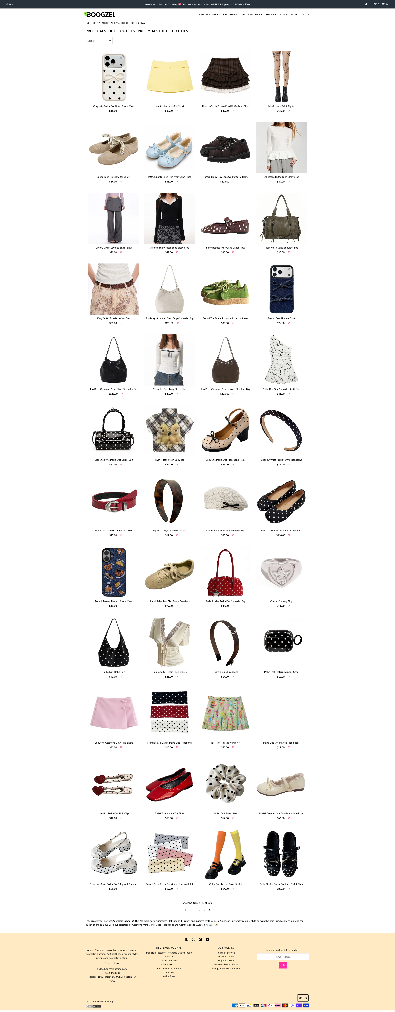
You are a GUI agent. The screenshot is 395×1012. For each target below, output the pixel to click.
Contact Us (169, 956)
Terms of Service (226, 952)
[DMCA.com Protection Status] (93, 1007)
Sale (306, 14)
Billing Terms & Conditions (226, 968)
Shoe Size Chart (168, 964)
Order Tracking (169, 960)
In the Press (169, 976)
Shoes (270, 14)
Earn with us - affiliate (169, 968)
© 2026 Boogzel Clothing (99, 1001)
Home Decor (289, 14)
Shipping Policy (226, 960)
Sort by (91, 40)
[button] (121, 111)
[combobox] (68, 4)
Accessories (251, 14)
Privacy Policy (226, 956)
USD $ (376, 4)
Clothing (230, 14)
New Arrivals (208, 14)
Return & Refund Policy (226, 964)
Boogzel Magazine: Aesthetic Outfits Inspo (169, 952)
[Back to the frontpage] (88, 23)
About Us (169, 972)
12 (203, 909)
